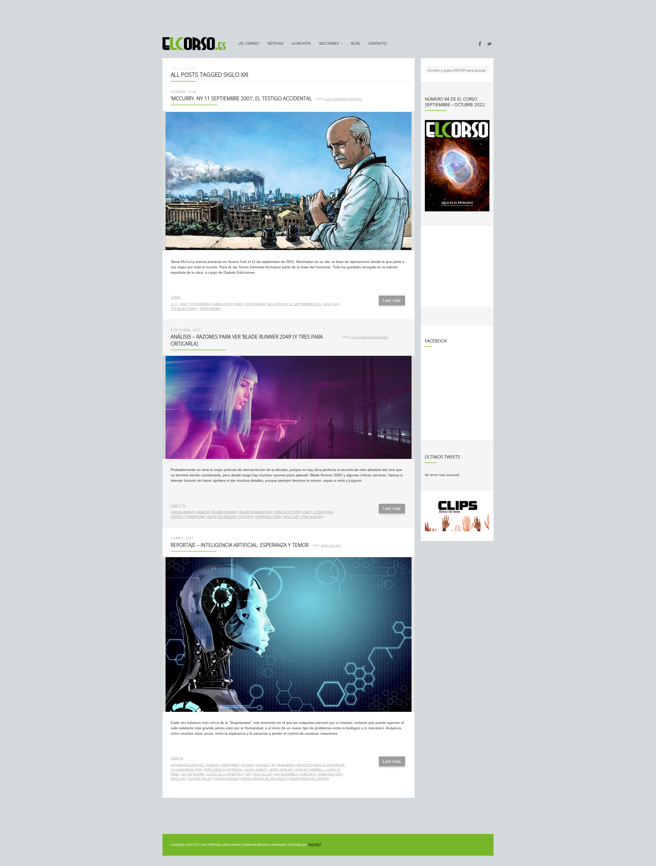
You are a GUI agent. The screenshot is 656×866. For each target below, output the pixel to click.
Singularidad (226, 779)
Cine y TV (178, 506)
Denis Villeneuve (222, 517)
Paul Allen (262, 774)
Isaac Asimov (256, 770)
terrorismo (210, 309)
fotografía (255, 304)
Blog (355, 43)
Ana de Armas (182, 512)
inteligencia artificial (223, 770)
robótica (308, 774)
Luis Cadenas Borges (343, 99)
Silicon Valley (200, 779)
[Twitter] (489, 44)
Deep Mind (230, 765)
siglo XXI (331, 304)
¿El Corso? (248, 43)
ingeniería (285, 765)
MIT (248, 774)
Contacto (377, 43)
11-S (174, 304)
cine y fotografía (194, 304)
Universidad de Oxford (309, 779)
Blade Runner (224, 512)
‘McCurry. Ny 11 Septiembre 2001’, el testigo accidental (241, 98)
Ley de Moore (192, 774)
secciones (329, 43)
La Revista (301, 43)
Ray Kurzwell (286, 774)
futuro (247, 765)
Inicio (175, 68)
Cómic (176, 297)
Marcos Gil (331, 545)
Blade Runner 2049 (255, 512)
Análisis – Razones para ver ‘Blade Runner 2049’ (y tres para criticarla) (247, 340)
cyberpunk (195, 517)
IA (273, 765)
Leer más (392, 300)
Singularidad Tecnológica (263, 779)
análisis (203, 512)
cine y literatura (317, 512)
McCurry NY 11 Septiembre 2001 (294, 304)
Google (262, 765)
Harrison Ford (268, 517)
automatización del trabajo (195, 765)
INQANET (314, 845)
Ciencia (177, 758)
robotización (329, 774)
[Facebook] (480, 44)
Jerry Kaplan (280, 770)
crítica (177, 517)
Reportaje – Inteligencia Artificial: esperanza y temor (240, 545)
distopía (246, 517)
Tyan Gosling (312, 517)
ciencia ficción (287, 512)
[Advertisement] (328, 16)
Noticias (275, 43)
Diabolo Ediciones (227, 304)
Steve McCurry (184, 309)
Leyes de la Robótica (225, 774)
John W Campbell (309, 770)
